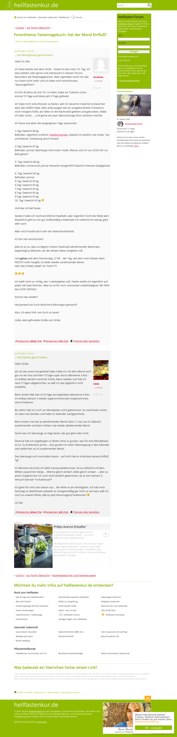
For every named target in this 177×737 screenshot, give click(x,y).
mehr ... (137, 146)
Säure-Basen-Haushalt (26, 632)
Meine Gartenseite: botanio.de (115, 653)
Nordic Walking (23, 640)
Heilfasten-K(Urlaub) (115, 614)
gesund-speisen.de (110, 636)
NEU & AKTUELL (108, 610)
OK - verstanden (153, 727)
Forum (79, 17)
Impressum (39, 692)
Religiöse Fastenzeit (110, 601)
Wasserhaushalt (65, 636)
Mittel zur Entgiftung (68, 601)
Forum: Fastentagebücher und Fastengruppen (37, 41)
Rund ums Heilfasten (27, 17)
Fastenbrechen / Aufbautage (29, 614)
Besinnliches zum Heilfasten (114, 606)
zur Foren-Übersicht (37, 575)
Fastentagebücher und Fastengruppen (74, 575)
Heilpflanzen (64, 17)
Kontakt (28, 692)
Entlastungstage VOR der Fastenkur (32, 606)
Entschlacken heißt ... (68, 606)
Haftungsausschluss (70, 692)
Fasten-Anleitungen (25, 610)
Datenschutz (53, 692)
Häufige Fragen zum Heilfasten (72, 619)
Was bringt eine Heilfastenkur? (30, 597)
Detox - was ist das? (67, 610)
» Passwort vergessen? (128, 56)
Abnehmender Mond (133, 123)
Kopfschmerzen (59, 134)
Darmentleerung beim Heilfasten (73, 597)
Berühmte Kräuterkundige (70, 653)
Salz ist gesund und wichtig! (114, 632)
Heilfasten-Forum (72, 614)
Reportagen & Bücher (111, 597)
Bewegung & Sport (24, 636)
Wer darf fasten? (23, 601)
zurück (20, 575)
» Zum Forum (124, 60)
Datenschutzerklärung (147, 721)
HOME (20, 692)
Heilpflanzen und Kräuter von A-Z (31, 653)
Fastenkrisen (22, 619)
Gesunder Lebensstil (47, 17)
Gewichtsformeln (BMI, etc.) (71, 632)
